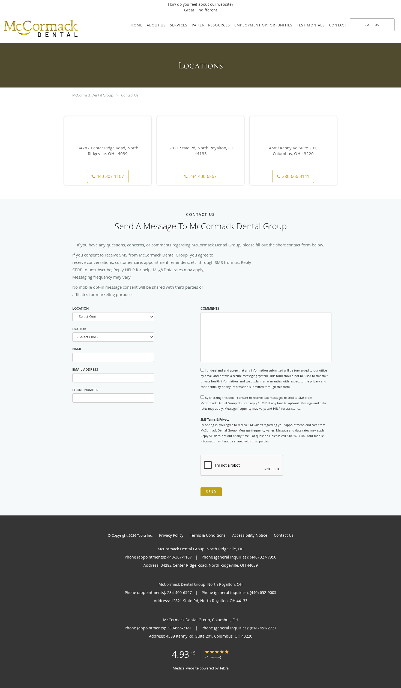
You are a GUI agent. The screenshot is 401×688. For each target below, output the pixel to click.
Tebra (224, 668)
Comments (209, 308)
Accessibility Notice (249, 535)
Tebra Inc (144, 535)
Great (189, 10)
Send (211, 491)
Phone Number (85, 390)
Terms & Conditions (208, 535)
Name (77, 349)
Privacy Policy (171, 535)
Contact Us (129, 95)
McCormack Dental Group (92, 95)
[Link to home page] (53, 28)
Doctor (79, 329)
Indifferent (207, 10)
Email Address (85, 369)
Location (80, 308)
